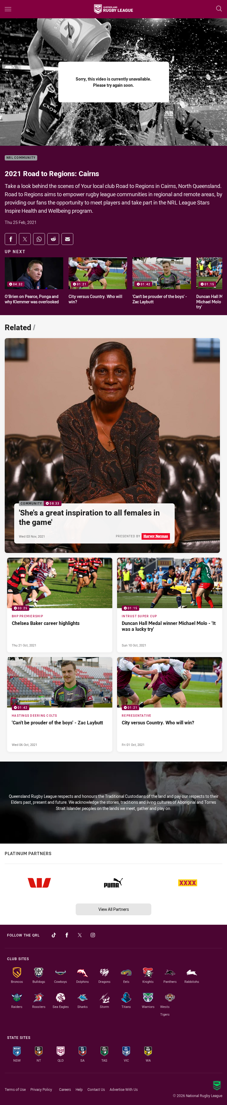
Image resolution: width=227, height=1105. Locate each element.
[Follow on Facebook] (66, 935)
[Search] (219, 9)
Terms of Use (15, 1089)
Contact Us (96, 1089)
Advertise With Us (124, 1089)
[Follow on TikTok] (53, 935)
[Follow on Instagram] (92, 935)
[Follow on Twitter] (79, 935)
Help (79, 1089)
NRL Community (21, 158)
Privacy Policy (41, 1089)
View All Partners (113, 909)
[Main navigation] (8, 9)
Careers (65, 1089)
